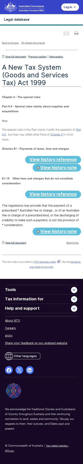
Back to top (72, 243)
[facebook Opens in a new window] (9, 370)
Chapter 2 (56, 134)
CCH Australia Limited (46, 262)
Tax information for (24, 299)
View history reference (53, 159)
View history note (58, 167)
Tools (10, 289)
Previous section (37, 57)
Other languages (25, 356)
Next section (56, 57)
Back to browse (10, 43)
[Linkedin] (30, 370)
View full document (15, 57)
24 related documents (33, 43)
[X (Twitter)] (19, 370)
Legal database (16, 19)
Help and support (22, 308)
